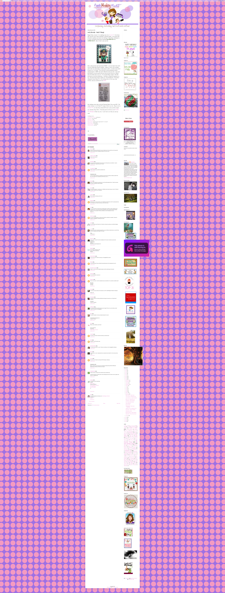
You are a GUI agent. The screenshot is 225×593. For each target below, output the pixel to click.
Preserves (125, 447)
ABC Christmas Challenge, (94, 385)
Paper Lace (130, 446)
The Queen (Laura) (93, 267)
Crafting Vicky (92, 371)
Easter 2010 (125, 433)
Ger (90, 394)
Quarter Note (126, 448)
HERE (104, 80)
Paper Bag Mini (128, 403)
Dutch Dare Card (90, 120)
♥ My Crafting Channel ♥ (94, 329)
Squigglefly (89, 118)
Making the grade (131, 440)
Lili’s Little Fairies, (93, 386)
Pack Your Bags (129, 445)
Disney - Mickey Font (133, 430)
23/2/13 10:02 (92, 310)
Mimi (91, 313)
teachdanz (92, 161)
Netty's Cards (92, 383)
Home (104, 403)
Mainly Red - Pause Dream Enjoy (131, 413)
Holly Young (92, 216)
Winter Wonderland (128, 452)
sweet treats (130, 463)
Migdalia (91, 248)
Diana (91, 351)
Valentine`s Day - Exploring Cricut (131, 408)
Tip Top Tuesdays (90, 125)
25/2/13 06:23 (92, 355)
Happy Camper (90, 121)
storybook (125, 463)
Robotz (134, 448)
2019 (126, 370)
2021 (126, 369)
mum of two (133, 162)
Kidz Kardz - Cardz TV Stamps (130, 409)
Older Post (118, 403)
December (127, 380)
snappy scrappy (93, 155)
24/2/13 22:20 (92, 342)
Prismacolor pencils (132, 447)
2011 (126, 418)
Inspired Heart (131, 437)
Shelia (91, 181)
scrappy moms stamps (127, 460)
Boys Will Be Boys (133, 426)
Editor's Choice (128, 118)
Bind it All (128, 426)
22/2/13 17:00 (92, 225)
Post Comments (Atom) (95, 405)
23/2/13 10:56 (92, 320)
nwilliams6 (92, 306)
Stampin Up (128, 450)
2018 (126, 372)
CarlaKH (91, 334)
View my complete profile (128, 177)
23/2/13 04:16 (92, 286)
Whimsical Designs (91, 124)
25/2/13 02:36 (92, 348)
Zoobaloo (125, 453)
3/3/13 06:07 (92, 399)
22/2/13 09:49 (92, 158)
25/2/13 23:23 (92, 376)
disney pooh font (132, 456)
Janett (91, 358)
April (126, 391)
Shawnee (91, 279)
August (127, 385)
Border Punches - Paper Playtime (131, 412)
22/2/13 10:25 (92, 165)
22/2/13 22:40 (92, 258)
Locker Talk (132, 439)
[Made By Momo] (130, 313)
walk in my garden (133, 464)
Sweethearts (135, 451)
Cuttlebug (135, 429)
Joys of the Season (131, 438)
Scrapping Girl (92, 168)
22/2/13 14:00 (92, 197)
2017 (126, 373)
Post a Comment (91, 401)
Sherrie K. (92, 238)
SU (129, 449)
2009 (126, 421)
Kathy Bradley (92, 256)
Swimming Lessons (129, 411)
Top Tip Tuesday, (93, 387)
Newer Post (90, 403)
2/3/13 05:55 (92, 391)
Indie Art (127, 437)
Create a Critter (133, 427)
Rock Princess (126, 449)
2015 (126, 376)
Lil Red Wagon (90, 122)
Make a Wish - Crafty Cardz (130, 395)
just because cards (132, 457)
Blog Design (109, 587)
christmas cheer (132, 454)
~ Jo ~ (91, 228)
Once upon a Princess (128, 444)
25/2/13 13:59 (92, 361)
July (126, 387)
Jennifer (91, 194)
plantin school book (133, 459)
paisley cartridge (131, 458)
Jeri (91, 207)
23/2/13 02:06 (92, 270)
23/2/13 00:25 (92, 264)
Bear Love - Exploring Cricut (130, 399)
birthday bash (126, 454)
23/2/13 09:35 (92, 303)
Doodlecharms (130, 432)
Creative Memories (129, 429)
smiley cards (132, 462)
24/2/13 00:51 (92, 336)
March (127, 392)
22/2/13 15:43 (92, 219)
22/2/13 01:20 (92, 152)
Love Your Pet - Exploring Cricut (131, 396)
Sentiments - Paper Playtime (130, 400)
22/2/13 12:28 (92, 171)
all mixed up (130, 453)
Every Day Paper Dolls (132, 433)
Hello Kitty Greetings (133, 436)
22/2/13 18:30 (92, 235)
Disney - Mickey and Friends (128, 431)
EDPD (135, 432)
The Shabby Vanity (115, 587)
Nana (91, 323)
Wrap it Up (134, 452)
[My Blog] (130, 219)
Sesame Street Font (134, 449)
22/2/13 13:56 (92, 191)
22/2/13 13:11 (92, 184)
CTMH (125, 427)
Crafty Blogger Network (91, 117)
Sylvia (91, 289)
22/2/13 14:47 (92, 204)
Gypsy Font (131, 435)
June (127, 388)
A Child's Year (126, 425)
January (127, 415)
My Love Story (128, 404)
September (127, 384)
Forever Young (126, 434)
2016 (126, 374)
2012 (126, 417)
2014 (126, 377)
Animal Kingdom (132, 425)
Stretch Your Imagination (128, 451)
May (126, 389)
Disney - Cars (127, 430)
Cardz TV (112, 35)
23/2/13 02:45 (92, 276)
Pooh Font (134, 446)
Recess (130, 448)
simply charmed (130, 461)
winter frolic (126, 465)
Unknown (91, 200)
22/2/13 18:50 (92, 245)
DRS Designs (90, 119)
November (127, 381)
